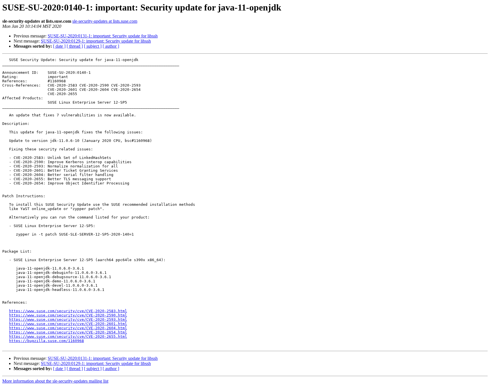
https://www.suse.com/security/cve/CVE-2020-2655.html (68, 336)
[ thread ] (75, 46)
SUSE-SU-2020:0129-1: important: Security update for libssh (96, 41)
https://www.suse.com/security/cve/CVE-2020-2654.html (68, 332)
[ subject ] (93, 46)
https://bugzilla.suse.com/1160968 (46, 341)
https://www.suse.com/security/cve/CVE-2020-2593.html (68, 319)
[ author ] (111, 46)
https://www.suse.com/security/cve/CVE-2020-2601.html (68, 324)
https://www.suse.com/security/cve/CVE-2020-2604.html (68, 328)
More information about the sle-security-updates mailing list (55, 381)
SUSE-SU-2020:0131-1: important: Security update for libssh (103, 35)
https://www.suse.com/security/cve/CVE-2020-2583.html (68, 311)
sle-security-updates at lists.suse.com (104, 21)
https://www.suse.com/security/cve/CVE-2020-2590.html (68, 315)
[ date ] (59, 46)
